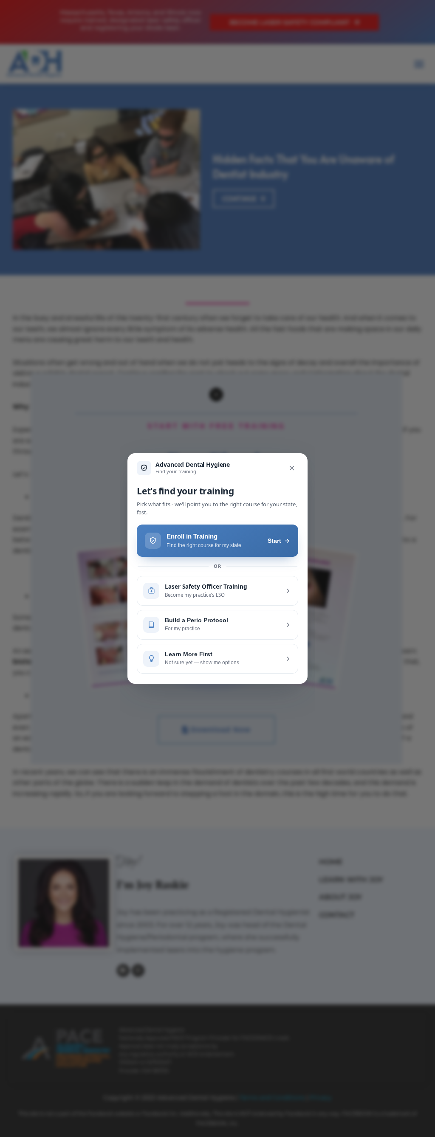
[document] (217, 568)
